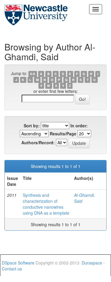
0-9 (32, 74)
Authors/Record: (38, 142)
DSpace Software (18, 263)
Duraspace (92, 263)
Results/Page (63, 134)
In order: (79, 126)
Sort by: (32, 126)
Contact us (12, 269)
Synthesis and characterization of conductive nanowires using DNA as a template (46, 204)
